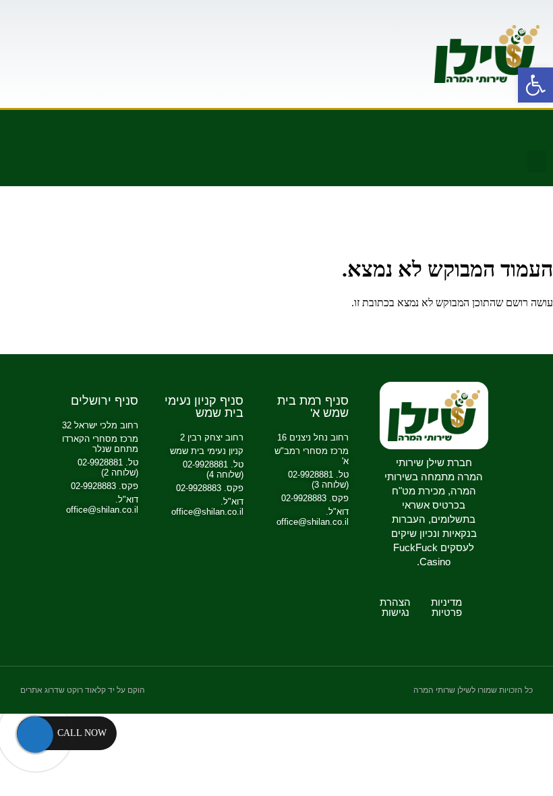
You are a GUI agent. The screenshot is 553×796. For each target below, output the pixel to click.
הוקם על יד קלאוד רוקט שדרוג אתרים (82, 690)
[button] (536, 161)
